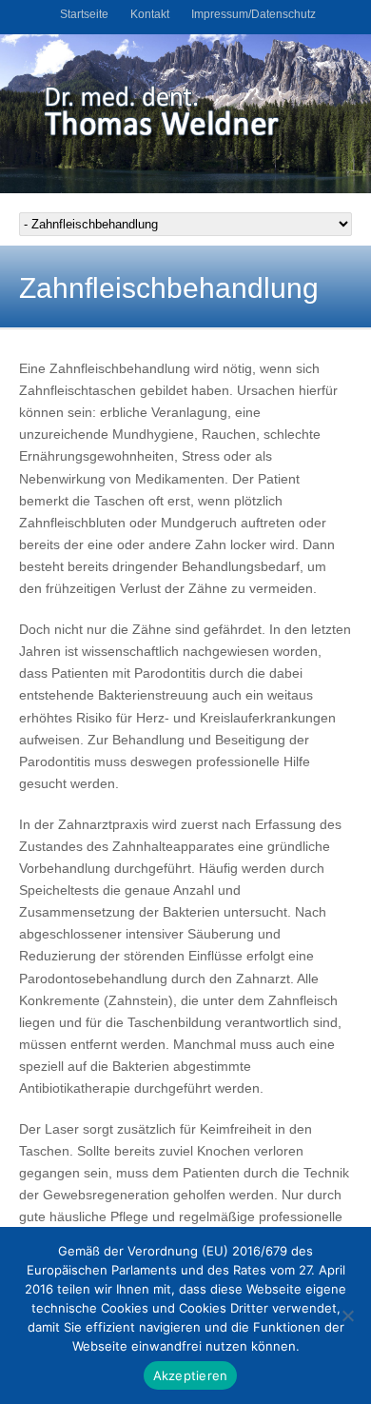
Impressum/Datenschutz (253, 14)
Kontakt (149, 14)
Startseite (84, 14)
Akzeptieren (190, 1375)
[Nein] (347, 1315)
